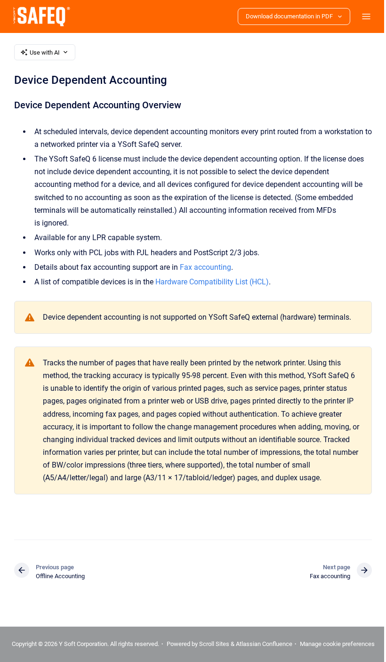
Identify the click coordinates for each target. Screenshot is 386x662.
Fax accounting (202, 267)
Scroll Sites (248, 642)
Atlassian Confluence (298, 642)
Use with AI (42, 52)
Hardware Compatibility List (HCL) (209, 281)
